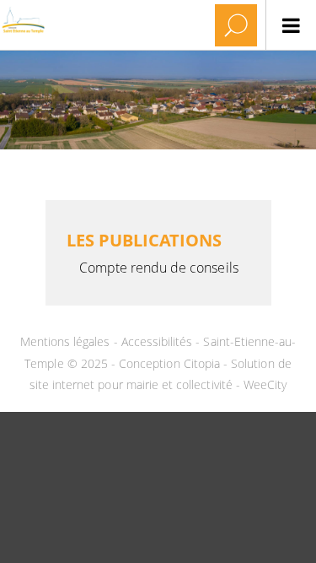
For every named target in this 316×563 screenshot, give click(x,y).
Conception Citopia (169, 363)
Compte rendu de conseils (158, 267)
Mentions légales (67, 341)
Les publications (144, 240)
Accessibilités (158, 341)
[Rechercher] (236, 25)
